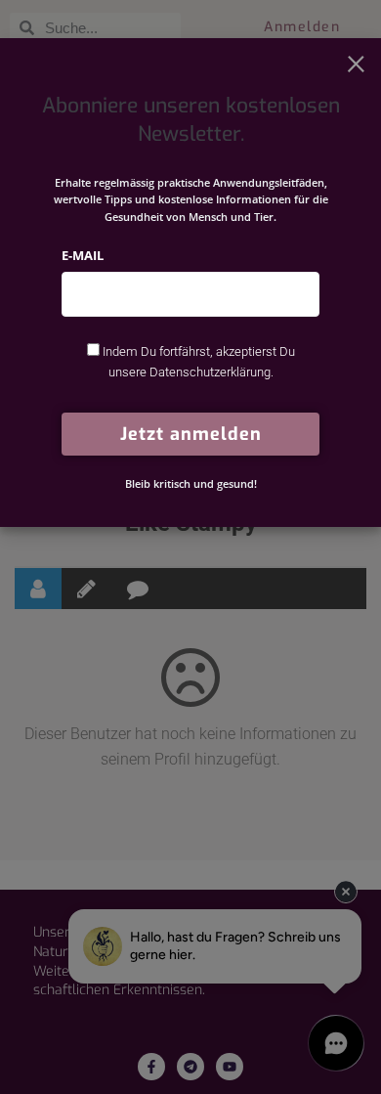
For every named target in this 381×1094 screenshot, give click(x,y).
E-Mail (83, 255)
